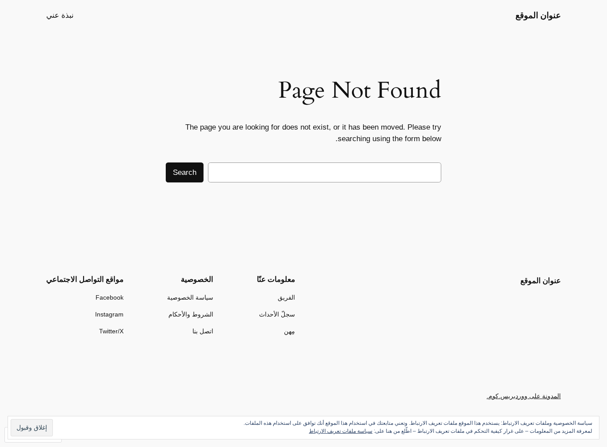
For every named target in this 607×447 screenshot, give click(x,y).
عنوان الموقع (538, 15)
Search (184, 172)
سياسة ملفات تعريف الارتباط (340, 431)
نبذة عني (60, 15)
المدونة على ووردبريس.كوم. (524, 396)
